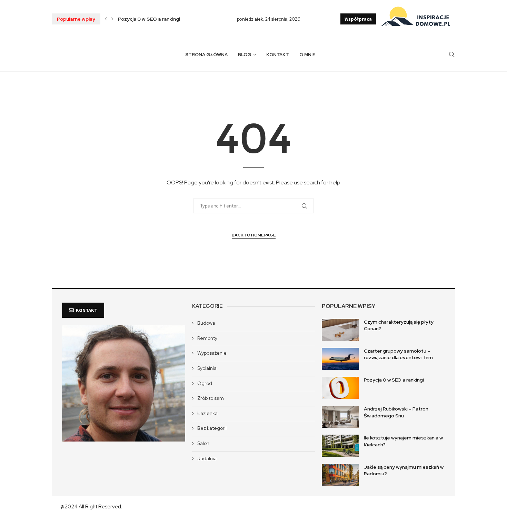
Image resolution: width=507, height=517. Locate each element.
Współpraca (358, 19)
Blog (244, 55)
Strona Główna (206, 55)
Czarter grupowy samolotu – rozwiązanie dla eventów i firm (398, 354)
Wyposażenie (212, 353)
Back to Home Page (254, 235)
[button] (106, 18)
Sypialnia (207, 368)
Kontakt (277, 55)
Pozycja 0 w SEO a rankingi (149, 19)
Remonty (207, 338)
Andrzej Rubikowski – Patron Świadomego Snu (396, 412)
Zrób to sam (210, 398)
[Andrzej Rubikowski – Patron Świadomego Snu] (340, 417)
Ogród (204, 383)
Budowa (206, 323)
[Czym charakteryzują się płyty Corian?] (340, 330)
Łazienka (207, 413)
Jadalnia (207, 458)
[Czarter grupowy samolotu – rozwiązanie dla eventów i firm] (340, 359)
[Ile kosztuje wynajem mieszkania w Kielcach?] (340, 446)
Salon (203, 443)
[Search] (451, 55)
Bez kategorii (212, 428)
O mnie (307, 55)
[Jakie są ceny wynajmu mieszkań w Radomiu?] (340, 475)
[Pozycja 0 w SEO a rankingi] (340, 388)
